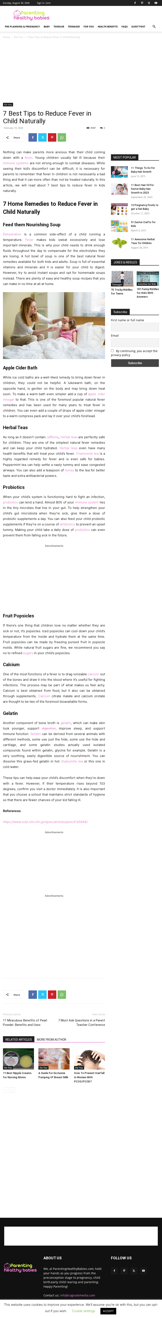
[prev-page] (5, 1090)
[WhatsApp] (62, 137)
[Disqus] (54, 1155)
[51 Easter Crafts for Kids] (119, 226)
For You (89, 26)
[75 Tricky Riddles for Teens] (122, 278)
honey (69, 470)
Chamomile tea (87, 454)
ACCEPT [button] (108, 1311)
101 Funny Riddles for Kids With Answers (148, 292)
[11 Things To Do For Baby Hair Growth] (119, 172)
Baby (47, 26)
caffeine (53, 437)
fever (28, 158)
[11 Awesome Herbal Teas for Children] (119, 243)
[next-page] (12, 1090)
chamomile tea (72, 761)
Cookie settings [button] (83, 1311)
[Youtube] (156, 3)
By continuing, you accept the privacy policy (134, 353)
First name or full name (127, 320)
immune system (87, 502)
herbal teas (69, 437)
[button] (154, 27)
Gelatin (35, 734)
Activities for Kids (147, 283)
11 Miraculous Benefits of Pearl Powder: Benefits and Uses (25, 1022)
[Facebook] (135, 3)
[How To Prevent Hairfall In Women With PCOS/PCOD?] (89, 1059)
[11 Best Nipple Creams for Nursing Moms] (18, 1059)
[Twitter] (149, 3)
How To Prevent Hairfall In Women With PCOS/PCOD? (89, 1077)
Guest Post (138, 26)
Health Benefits (108, 26)
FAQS (125, 26)
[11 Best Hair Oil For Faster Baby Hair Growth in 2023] (119, 189)
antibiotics (67, 524)
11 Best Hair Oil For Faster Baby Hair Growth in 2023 (142, 189)
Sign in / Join (44, 2)
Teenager (74, 26)
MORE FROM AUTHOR (51, 1039)
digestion (49, 728)
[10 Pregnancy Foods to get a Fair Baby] (119, 209)
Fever (29, 240)
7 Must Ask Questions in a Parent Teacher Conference (81, 1022)
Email (115, 336)
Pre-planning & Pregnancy (22, 26)
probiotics (10, 502)
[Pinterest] (142, 3)
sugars (28, 653)
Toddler (59, 26)
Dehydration (12, 234)
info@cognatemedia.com (77, 1295)
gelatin (66, 723)
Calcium (44, 696)
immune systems (15, 163)
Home (6, 37)
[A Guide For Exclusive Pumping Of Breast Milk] (53, 1059)
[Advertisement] (109, 15)
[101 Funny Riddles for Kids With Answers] (148, 278)
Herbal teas (68, 448)
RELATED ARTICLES (18, 1039)
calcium (93, 674)
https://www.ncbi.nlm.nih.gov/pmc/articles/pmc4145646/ (45, 822)
